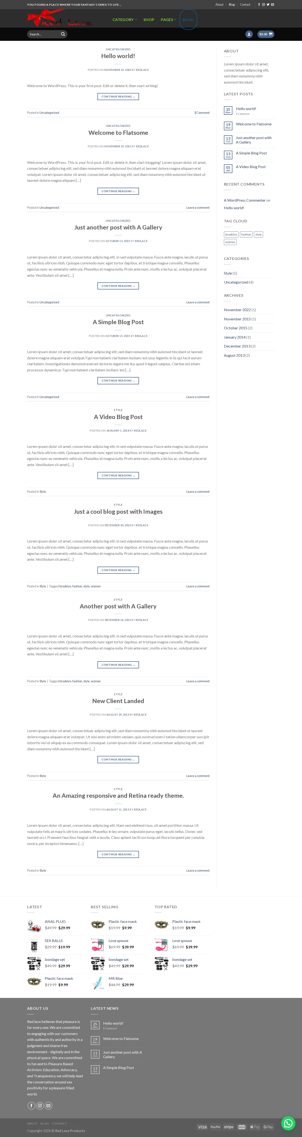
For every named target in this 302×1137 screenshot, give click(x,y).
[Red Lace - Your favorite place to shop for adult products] (64, 18)
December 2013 (237, 346)
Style (118, 410)
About (219, 4)
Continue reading (118, 96)
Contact (245, 4)
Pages (167, 19)
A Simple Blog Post (118, 321)
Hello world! (118, 55)
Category (123, 19)
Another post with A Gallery (118, 606)
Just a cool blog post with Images (118, 511)
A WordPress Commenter (245, 200)
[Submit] (63, 34)
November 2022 (237, 309)
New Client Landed (118, 700)
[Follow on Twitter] (268, 4)
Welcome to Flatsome (118, 132)
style (86, 586)
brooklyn (65, 586)
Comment (202, 113)
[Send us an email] (272, 4)
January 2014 (235, 337)
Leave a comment (198, 207)
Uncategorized (118, 49)
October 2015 (235, 328)
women (96, 586)
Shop (148, 19)
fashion (77, 586)
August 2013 (234, 355)
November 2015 (237, 319)
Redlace (142, 69)
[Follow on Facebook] (259, 4)
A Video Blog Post (118, 416)
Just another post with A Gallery (118, 227)
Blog (232, 4)
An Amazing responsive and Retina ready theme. (118, 795)
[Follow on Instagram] (263, 4)
